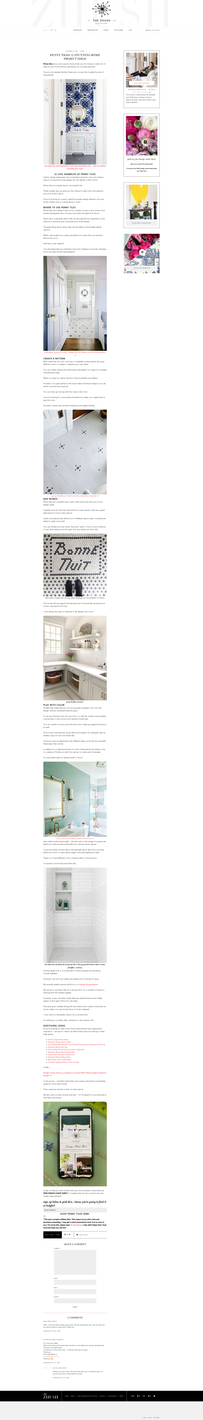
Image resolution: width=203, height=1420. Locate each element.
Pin (67, 1234)
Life (130, 30)
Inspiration (93, 30)
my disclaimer (76, 1225)
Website (56, 1297)
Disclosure (157, 1417)
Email (56, 1287)
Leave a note (83, 1235)
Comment (57, 1248)
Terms (144, 1417)
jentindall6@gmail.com (51, 1356)
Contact (103, 1396)
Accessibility (112, 1396)
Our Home (118, 30)
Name (56, 1278)
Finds (106, 30)
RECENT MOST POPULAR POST (141, 223)
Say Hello (152, 89)
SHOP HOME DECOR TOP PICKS (87, 1396)
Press (121, 1396)
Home (67, 1396)
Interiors (77, 30)
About (45, 30)
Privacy (150, 1417)
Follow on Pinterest (141, 268)
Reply (59, 1331)
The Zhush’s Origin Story (137, 89)
